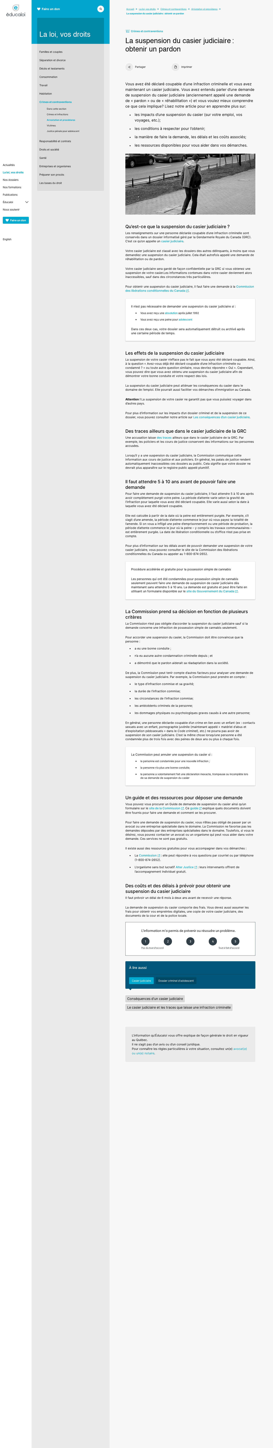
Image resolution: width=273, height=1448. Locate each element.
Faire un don (18, 220)
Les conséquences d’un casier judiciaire (221, 417)
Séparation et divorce (52, 60)
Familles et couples (50, 51)
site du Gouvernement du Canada (210, 591)
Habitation (45, 93)
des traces (164, 437)
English (7, 239)
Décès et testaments (51, 68)
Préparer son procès (51, 174)
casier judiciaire (172, 241)
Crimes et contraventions (55, 101)
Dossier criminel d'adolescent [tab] (176, 980)
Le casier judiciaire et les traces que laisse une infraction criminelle (179, 1007)
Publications (10, 194)
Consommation (48, 76)
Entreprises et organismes (55, 166)
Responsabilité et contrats (55, 141)
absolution (171, 313)
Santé (42, 157)
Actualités (9, 164)
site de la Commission (164, 808)
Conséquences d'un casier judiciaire (155, 999)
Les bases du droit (50, 182)
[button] (100, 8)
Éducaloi (8, 202)
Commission (148, 855)
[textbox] (190, 130)
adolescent (185, 319)
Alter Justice (185, 867)
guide (194, 808)
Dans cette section (56, 108)
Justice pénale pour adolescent (63, 131)
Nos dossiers (10, 179)
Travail (43, 85)
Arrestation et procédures (61, 120)
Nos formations (12, 187)
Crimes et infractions (57, 114)
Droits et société (49, 149)
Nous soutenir (11, 209)
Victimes (51, 125)
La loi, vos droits (13, 172)
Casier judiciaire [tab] (141, 980)
